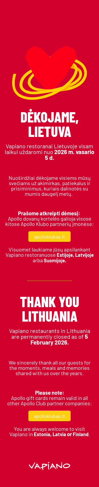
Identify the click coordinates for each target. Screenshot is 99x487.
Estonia (42, 434)
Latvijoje (84, 255)
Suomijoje (54, 260)
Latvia (59, 434)
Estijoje (65, 255)
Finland (80, 434)
